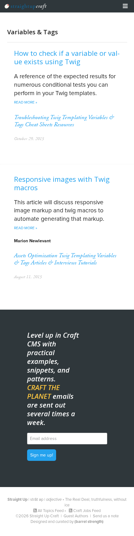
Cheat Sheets (38, 124)
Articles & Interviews (53, 263)
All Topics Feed (51, 510)
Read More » (25, 102)
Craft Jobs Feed (87, 510)
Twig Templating (68, 117)
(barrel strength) (88, 521)
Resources (64, 124)
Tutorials (87, 263)
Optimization (42, 255)
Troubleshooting (31, 117)
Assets (20, 255)
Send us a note (106, 516)
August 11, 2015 (28, 277)
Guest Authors (76, 516)
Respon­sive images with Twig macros (62, 183)
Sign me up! (41, 455)
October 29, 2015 (29, 139)
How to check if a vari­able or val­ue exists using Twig (67, 57)
